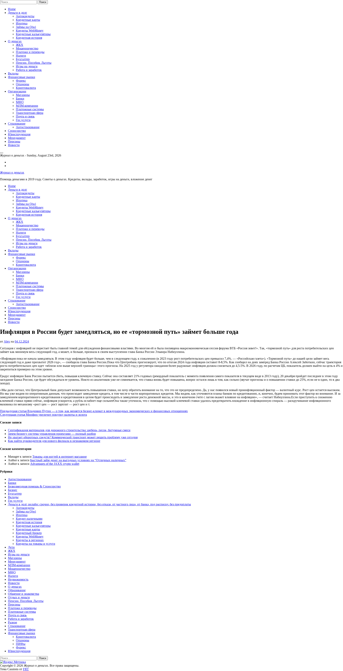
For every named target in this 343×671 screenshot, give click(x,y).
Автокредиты (25, 16)
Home (12, 9)
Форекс (21, 80)
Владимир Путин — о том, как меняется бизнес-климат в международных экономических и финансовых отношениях (94, 411)
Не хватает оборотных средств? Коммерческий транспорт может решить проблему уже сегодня (73, 437)
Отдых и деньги (19, 597)
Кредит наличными (29, 518)
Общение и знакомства (23, 593)
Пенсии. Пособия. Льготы (33, 62)
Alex (7, 341)
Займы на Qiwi (26, 27)
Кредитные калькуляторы (33, 34)
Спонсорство (17, 130)
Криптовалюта (26, 87)
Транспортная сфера (29, 113)
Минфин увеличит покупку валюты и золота (43, 414)
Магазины (23, 95)
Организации (17, 91)
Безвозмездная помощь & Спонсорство (34, 486)
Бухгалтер (23, 59)
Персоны (14, 141)
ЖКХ (19, 45)
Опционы (22, 84)
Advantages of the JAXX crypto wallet (54, 463)
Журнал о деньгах (12, 172)
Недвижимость (18, 579)
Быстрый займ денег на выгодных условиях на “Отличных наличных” (78, 460)
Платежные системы (30, 109)
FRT (26, 669)
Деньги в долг (17, 12)
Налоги (21, 55)
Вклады (13, 73)
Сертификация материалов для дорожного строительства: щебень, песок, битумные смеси (69, 430)
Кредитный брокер (29, 533)
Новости (14, 145)
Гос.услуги (23, 120)
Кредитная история (29, 37)
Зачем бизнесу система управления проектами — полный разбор (52, 433)
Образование (17, 590)
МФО (20, 102)
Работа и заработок (29, 70)
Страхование (16, 123)
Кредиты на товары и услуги (35, 543)
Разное (12, 622)
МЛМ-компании (27, 105)
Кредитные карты (28, 19)
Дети (11, 547)
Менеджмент (17, 138)
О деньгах (15, 41)
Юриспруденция (19, 134)
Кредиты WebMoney (29, 30)
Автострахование (28, 127)
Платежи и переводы (30, 52)
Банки (20, 98)
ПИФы (20, 644)
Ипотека (21, 23)
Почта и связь (25, 116)
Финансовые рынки (21, 77)
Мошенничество (27, 48)
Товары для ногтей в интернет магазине (59, 456)
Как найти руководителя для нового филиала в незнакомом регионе (54, 441)
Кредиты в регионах (30, 540)
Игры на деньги (27, 66)
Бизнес (12, 490)
